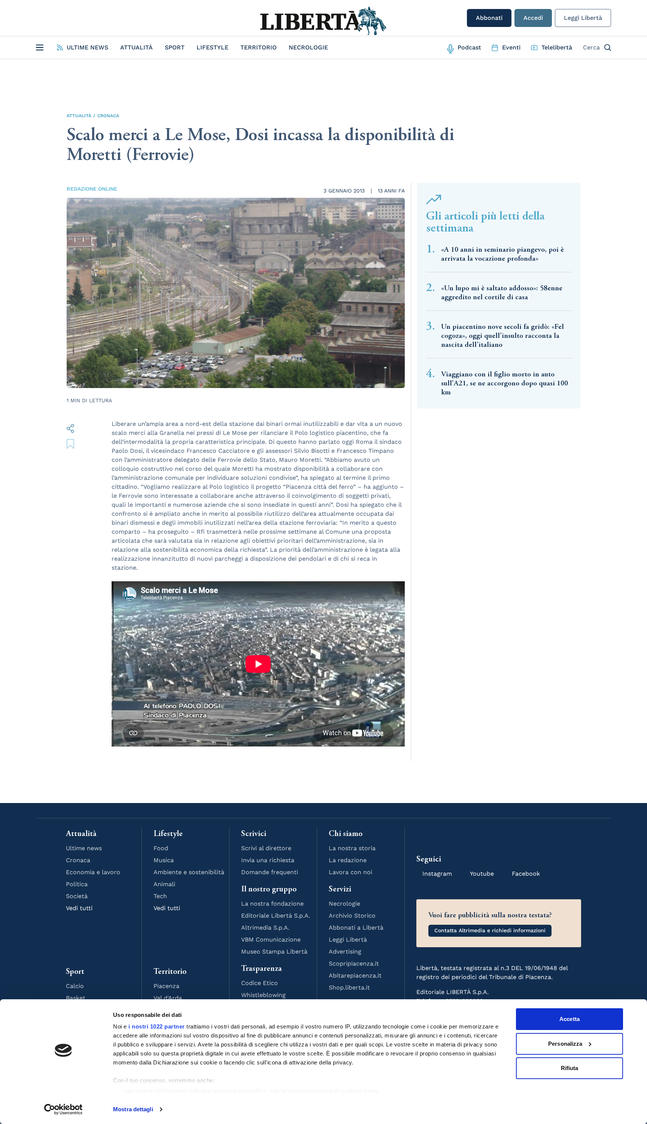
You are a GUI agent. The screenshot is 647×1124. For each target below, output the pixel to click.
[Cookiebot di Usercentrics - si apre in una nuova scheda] (63, 1109)
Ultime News (87, 47)
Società (77, 896)
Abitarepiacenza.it (355, 975)
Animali (164, 884)
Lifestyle (212, 47)
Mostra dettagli (133, 1109)
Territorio (258, 47)
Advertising (345, 951)
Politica (77, 884)
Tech (160, 896)
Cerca (591, 47)
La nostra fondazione (272, 903)
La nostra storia (352, 848)
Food (161, 848)
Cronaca (108, 115)
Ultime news (84, 848)
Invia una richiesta (267, 860)
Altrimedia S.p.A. (265, 927)
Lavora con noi (350, 872)
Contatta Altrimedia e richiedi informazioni (490, 930)
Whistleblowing (263, 995)
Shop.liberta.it (349, 987)
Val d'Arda (168, 998)
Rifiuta (569, 1068)
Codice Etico (259, 983)
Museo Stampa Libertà (274, 951)
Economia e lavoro (93, 872)
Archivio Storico (352, 915)
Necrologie (308, 47)
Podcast (469, 47)
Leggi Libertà (583, 17)
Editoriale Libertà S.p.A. (275, 915)
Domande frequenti (269, 872)
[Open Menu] (39, 48)
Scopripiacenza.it (354, 963)
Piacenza (166, 986)
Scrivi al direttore (266, 848)
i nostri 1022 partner (156, 1026)
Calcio (75, 986)
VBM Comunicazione (271, 939)
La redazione (348, 860)
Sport (175, 47)
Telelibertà (556, 47)
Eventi (511, 47)
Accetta (569, 1019)
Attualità (136, 47)
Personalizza (565, 1043)
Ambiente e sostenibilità (189, 872)
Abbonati (489, 17)
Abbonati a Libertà (356, 927)
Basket (75, 998)
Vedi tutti (79, 908)
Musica (164, 860)
